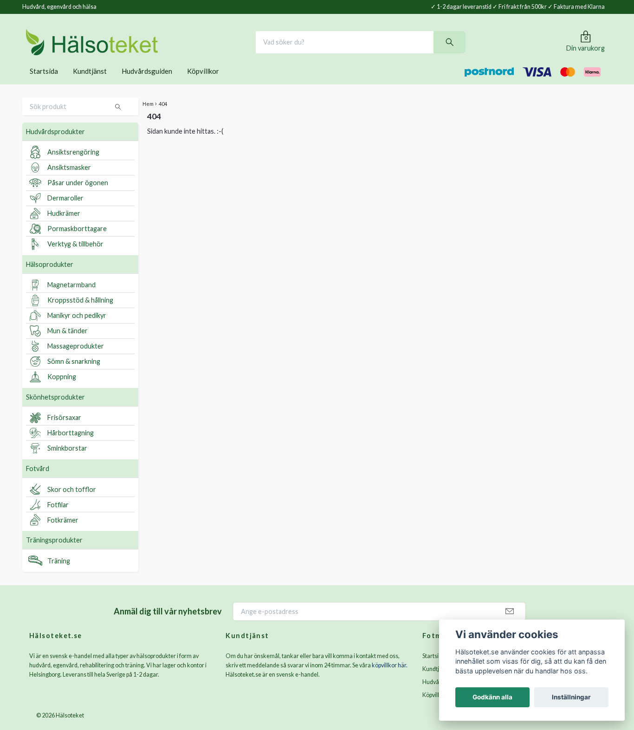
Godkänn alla (492, 697)
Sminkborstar (67, 461)
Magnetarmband (71, 298)
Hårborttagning (70, 446)
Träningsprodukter (54, 553)
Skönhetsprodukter (55, 409)
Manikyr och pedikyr (76, 328)
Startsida (44, 83)
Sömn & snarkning (73, 374)
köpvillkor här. (390, 677)
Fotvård (37, 481)
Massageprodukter (75, 359)
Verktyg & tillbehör (75, 257)
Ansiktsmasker (69, 180)
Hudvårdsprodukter (55, 144)
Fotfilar (58, 517)
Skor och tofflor (71, 502)
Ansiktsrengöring (73, 165)
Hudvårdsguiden (147, 83)
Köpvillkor (203, 83)
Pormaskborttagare (77, 241)
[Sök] (482, 48)
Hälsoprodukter (49, 277)
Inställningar (571, 697)
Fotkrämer (62, 532)
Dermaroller (65, 211)
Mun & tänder (67, 344)
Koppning (61, 390)
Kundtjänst (90, 83)
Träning (58, 573)
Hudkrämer (63, 226)
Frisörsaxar (64, 430)
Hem (148, 116)
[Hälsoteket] (124, 48)
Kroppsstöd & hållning (80, 313)
